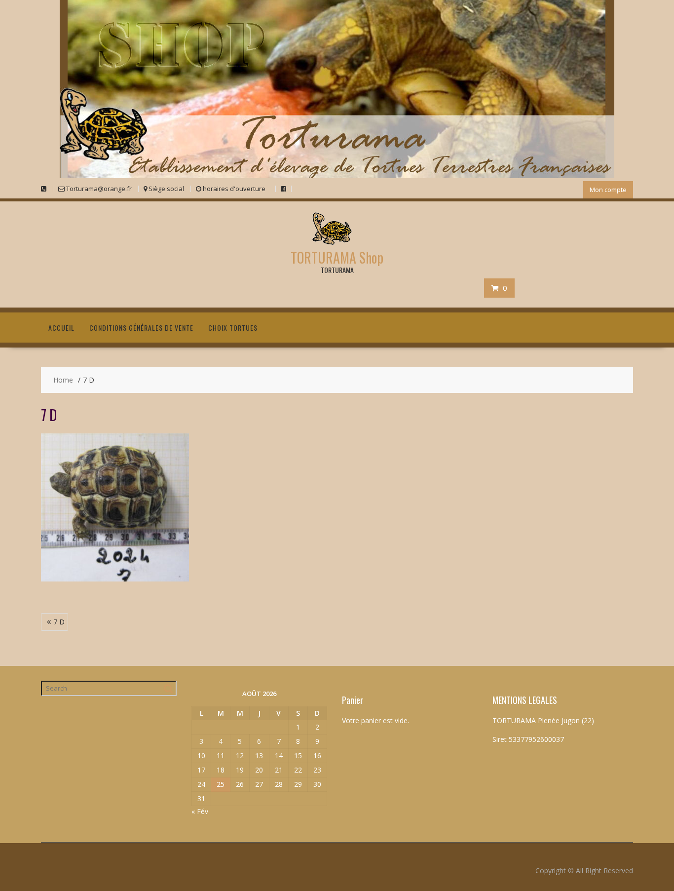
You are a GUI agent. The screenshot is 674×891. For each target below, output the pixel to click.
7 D (59, 621)
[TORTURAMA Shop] (337, 175)
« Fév (199, 811)
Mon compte (608, 189)
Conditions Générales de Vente (141, 327)
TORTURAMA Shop (337, 257)
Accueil (61, 327)
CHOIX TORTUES (233, 327)
